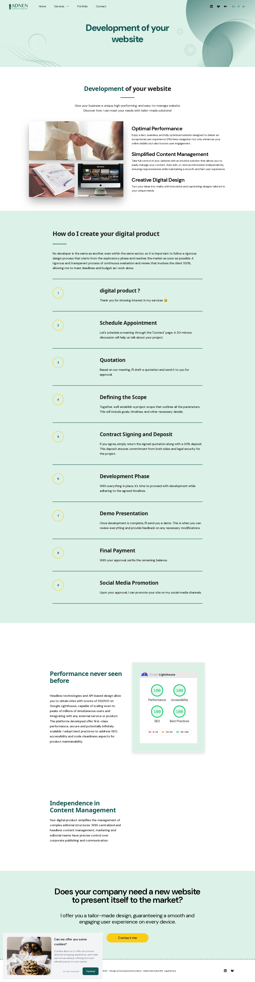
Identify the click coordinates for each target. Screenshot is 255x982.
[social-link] (211, 6)
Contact (101, 6)
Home (42, 6)
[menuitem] (233, 6)
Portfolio (82, 6)
